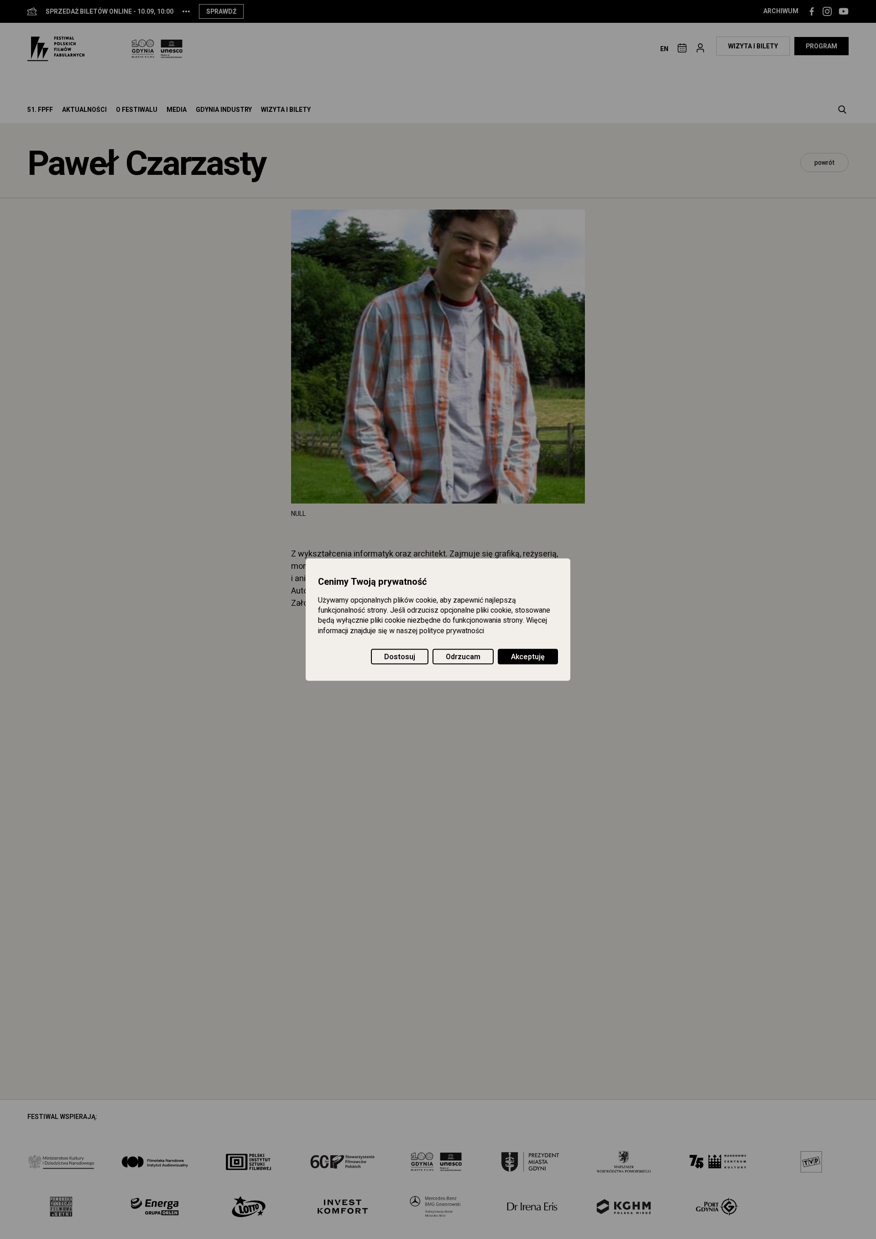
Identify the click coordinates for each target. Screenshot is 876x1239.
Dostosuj (399, 656)
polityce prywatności (451, 630)
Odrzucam (463, 656)
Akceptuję (528, 656)
